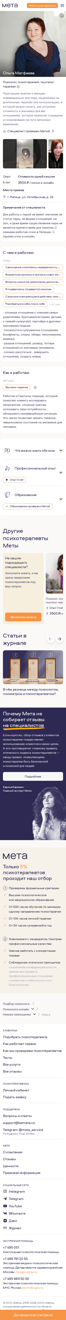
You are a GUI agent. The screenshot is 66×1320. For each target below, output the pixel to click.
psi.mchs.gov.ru (32, 1287)
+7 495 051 (11, 1247)
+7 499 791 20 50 (15, 1258)
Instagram (17, 1191)
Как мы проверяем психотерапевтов (32, 1050)
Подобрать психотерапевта (25, 1036)
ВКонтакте (17, 1213)
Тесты (7, 1057)
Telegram (16, 1198)
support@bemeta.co (19, 1122)
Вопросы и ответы (17, 1115)
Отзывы (9, 1159)
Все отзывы (12, 1071)
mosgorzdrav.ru (26, 1272)
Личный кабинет (16, 1090)
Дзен (13, 1220)
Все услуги (11, 1064)
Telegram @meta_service (23, 1129)
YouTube (15, 1206)
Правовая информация (21, 1172)
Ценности (11, 1166)
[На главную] (10, 5)
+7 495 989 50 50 (16, 1278)
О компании (12, 1152)
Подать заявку (14, 1097)
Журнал (15, 1228)
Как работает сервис (19, 1043)
